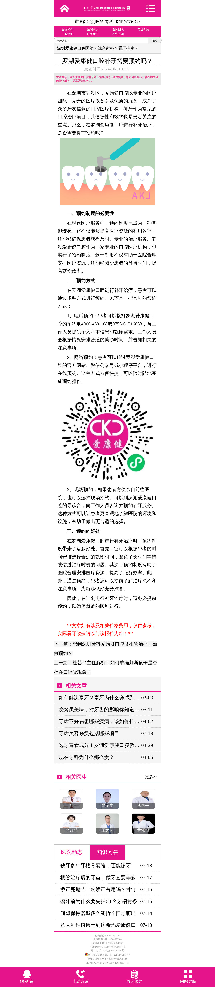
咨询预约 (134, 981)
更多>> (151, 777)
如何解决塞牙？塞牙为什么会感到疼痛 (100, 697)
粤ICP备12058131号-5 (117, 963)
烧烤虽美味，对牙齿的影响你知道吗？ (100, 709)
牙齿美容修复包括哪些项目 (89, 733)
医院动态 (92, 29)
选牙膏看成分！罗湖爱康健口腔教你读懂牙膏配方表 (100, 745)
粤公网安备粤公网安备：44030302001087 (109, 955)
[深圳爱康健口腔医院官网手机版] (107, 8)
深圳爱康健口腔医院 (75, 48)
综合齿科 (106, 48)
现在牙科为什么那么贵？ (86, 757)
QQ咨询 (27, 981)
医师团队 (118, 29)
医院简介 (67, 29)
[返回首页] (64, 8)
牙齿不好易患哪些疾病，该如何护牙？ (100, 721)
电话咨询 (81, 981)
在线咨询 (118, 34)
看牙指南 (126, 48)
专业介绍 (143, 29)
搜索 (155, 40)
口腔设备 (67, 34)
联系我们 (92, 34)
